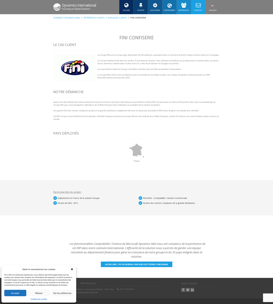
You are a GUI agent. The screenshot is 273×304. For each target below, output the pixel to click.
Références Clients (94, 17)
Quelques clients (117, 17)
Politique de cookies (39, 299)
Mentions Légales (88, 283)
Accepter (15, 293)
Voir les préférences (62, 293)
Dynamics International (66, 17)
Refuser (39, 293)
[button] (72, 269)
